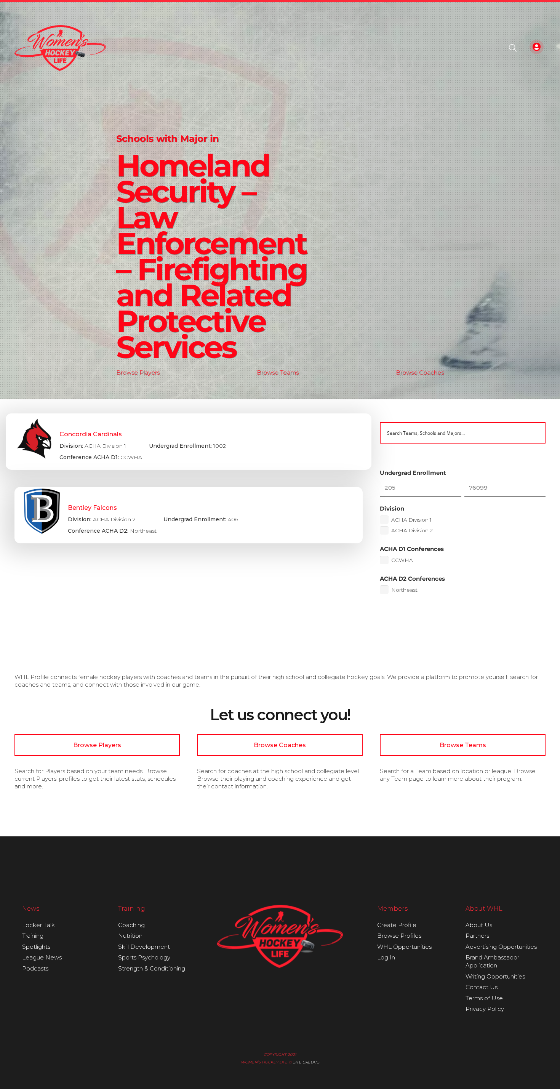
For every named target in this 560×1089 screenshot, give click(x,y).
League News (42, 957)
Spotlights (36, 946)
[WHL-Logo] (60, 48)
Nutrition (130, 935)
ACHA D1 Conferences (412, 549)
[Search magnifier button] (534, 432)
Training (32, 935)
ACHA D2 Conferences (412, 578)
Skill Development (144, 946)
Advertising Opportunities (501, 946)
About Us (479, 925)
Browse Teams (278, 372)
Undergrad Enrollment (413, 472)
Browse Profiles (399, 935)
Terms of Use (484, 998)
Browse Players (138, 372)
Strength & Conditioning (151, 968)
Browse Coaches (420, 372)
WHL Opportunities (404, 946)
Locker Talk (38, 925)
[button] (512, 48)
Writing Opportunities (495, 976)
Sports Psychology (144, 957)
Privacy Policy (485, 1008)
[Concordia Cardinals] (188, 441)
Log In (386, 957)
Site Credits (306, 1062)
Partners (477, 935)
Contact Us (482, 987)
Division (392, 508)
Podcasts (35, 968)
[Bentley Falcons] (188, 515)
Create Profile (396, 925)
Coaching (131, 925)
